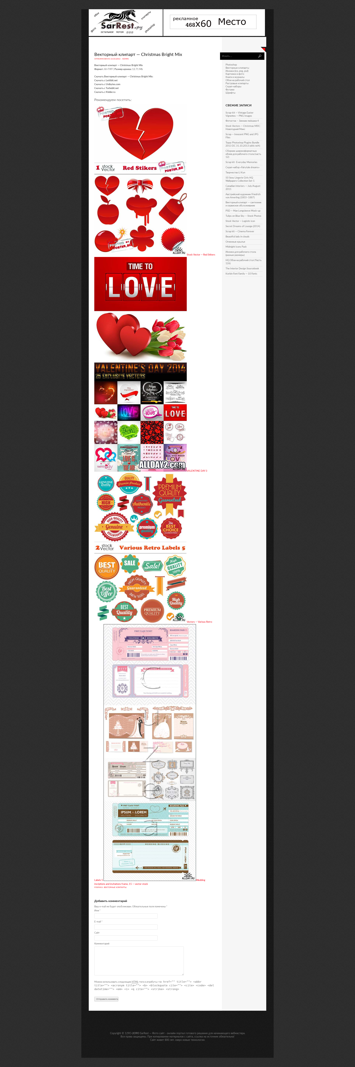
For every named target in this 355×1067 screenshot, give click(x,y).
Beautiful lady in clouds (237, 237)
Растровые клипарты (237, 83)
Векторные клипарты (115, 887)
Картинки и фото (235, 74)
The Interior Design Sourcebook (242, 268)
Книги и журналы (235, 77)
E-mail (98, 922)
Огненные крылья (235, 242)
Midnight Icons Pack (236, 247)
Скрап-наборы (233, 86)
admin (125, 59)
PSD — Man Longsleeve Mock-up (243, 211)
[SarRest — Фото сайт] (126, 35)
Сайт (97, 933)
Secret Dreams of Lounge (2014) (243, 226)
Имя (97, 911)
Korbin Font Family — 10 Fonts (241, 274)
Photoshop (231, 65)
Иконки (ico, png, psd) (237, 71)
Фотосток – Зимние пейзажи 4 (242, 121)
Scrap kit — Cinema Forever (240, 231)
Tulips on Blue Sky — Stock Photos (243, 216)
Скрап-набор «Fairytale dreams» (243, 167)
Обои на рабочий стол (238, 80)
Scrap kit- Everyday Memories (241, 162)
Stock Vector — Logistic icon (240, 221)
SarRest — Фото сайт (152, 1033)
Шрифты (230, 93)
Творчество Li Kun (235, 172)
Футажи (230, 90)
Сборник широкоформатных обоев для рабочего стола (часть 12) (243, 154)
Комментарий (101, 944)
